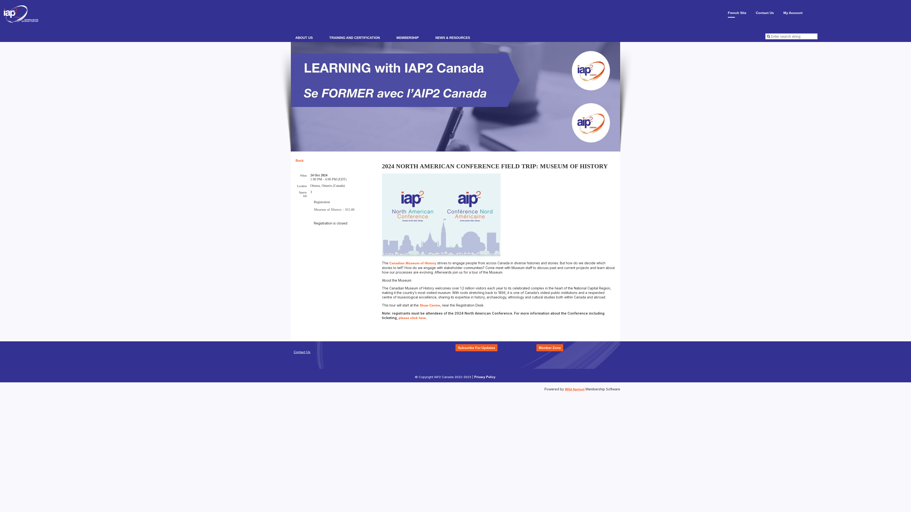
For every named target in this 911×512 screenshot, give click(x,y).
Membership (407, 38)
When (303, 175)
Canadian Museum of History (412, 263)
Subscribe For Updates (476, 348)
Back (300, 160)
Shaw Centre (430, 305)
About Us (304, 38)
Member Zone (550, 348)
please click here (412, 318)
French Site (737, 13)
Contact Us (765, 13)
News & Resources (452, 38)
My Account (793, 13)
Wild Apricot (575, 389)
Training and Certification (354, 38)
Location (302, 186)
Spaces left (303, 194)
